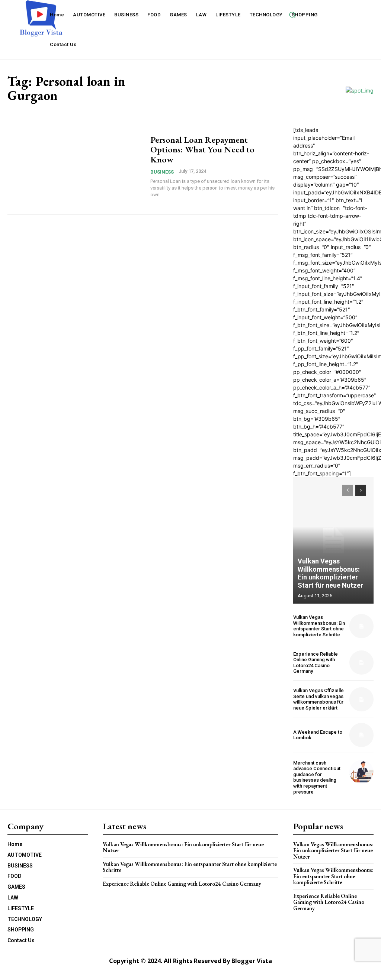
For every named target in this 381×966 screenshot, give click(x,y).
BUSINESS (162, 172)
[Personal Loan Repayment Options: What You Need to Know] (75, 166)
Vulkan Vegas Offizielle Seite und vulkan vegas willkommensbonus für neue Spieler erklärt (318, 699)
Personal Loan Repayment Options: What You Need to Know (202, 149)
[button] (292, 14)
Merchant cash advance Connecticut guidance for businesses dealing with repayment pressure (316, 777)
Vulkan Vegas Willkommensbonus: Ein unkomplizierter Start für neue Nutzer (330, 573)
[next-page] (360, 490)
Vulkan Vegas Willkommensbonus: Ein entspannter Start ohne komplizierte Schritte (319, 625)
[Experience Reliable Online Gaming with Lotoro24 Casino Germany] (361, 662)
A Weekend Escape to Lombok (317, 735)
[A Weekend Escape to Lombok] (361, 735)
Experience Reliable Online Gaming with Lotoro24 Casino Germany (315, 662)
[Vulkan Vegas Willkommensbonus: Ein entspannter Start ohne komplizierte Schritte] (361, 626)
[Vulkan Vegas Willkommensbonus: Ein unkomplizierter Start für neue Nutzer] (333, 540)
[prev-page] (347, 490)
